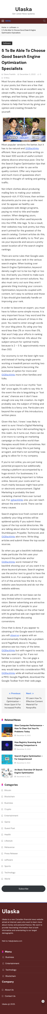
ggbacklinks (17, 500)
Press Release (11, 853)
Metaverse (9, 847)
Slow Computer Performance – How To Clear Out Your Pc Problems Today (29, 728)
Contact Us (10, 996)
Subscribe (23, 888)
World (7, 878)
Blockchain (9, 796)
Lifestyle (8, 840)
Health (7, 834)
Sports (7, 866)
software (7, 43)
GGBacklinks (32, 148)
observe (14, 635)
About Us (9, 989)
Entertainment (11, 815)
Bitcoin (7, 790)
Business (8, 803)
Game (7, 821)
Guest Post (9, 828)
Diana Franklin (10, 74)
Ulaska (23, 9)
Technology (9, 872)
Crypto (7, 809)
